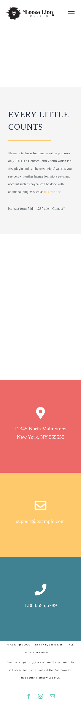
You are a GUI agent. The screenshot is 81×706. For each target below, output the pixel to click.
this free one (52, 192)
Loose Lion (56, 644)
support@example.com (40, 521)
